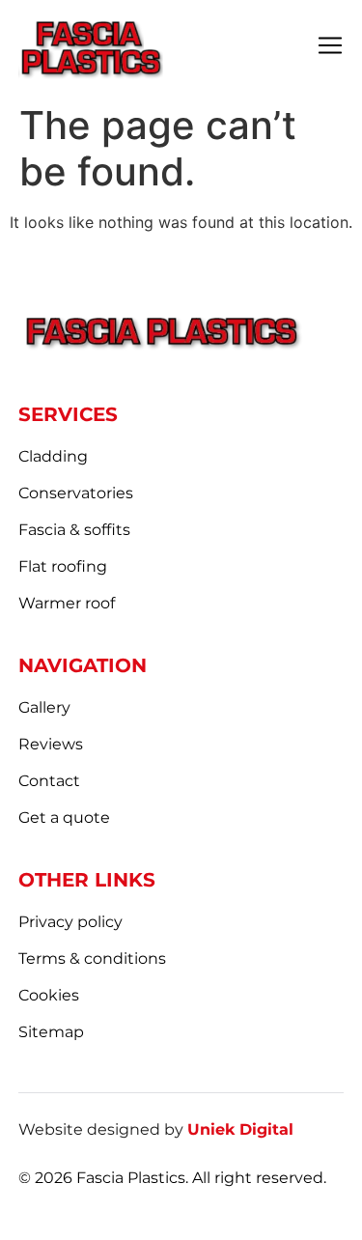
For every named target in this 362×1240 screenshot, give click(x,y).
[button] (330, 47)
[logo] (90, 47)
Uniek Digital (240, 1129)
